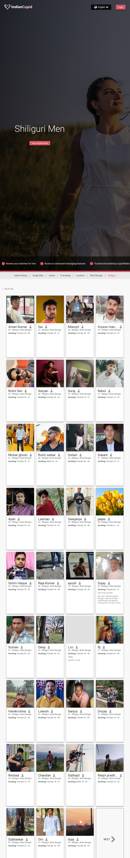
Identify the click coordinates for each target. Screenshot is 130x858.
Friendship (65, 275)
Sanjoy (73, 711)
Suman (13, 647)
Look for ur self (74, 660)
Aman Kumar (17, 327)
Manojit (73, 327)
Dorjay (102, 711)
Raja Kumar (46, 583)
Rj (99, 647)
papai (102, 519)
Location (80, 275)
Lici (70, 647)
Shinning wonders (105, 593)
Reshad (13, 775)
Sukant (103, 455)
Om (40, 839)
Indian (52, 275)
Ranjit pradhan (107, 775)
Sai (40, 327)
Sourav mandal (107, 327)
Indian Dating (20, 275)
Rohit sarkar (47, 455)
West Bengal (96, 275)
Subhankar (15, 839)
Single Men (38, 275)
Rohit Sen (15, 391)
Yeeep (70, 657)
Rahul (102, 391)
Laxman (44, 519)
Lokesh (43, 711)
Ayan (11, 519)
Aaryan (43, 391)
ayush (72, 583)
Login (120, 7)
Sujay (102, 583)
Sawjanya (75, 519)
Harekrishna (17, 711)
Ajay (71, 839)
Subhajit (74, 775)
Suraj (71, 391)
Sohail (72, 455)
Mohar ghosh (17, 455)
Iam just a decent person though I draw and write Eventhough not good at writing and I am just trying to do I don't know (109, 599)
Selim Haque (17, 583)
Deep (42, 647)
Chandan (44, 775)
